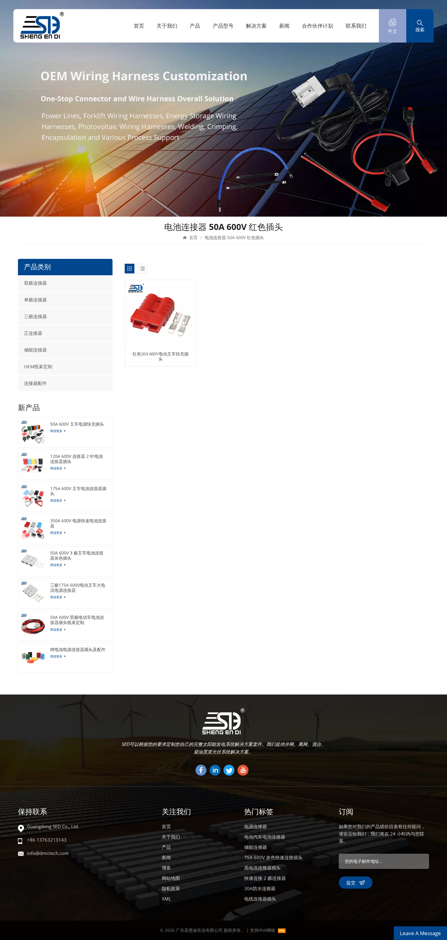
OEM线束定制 (38, 366)
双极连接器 (35, 283)
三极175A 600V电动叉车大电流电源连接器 (77, 587)
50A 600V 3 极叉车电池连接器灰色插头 (76, 555)
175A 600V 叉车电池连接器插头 (78, 491)
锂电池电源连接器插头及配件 (78, 649)
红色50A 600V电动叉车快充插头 (161, 357)
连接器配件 (35, 383)
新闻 (284, 25)
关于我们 (167, 25)
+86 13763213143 (47, 840)
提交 (350, 883)
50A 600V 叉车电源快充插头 (77, 424)
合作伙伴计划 (317, 25)
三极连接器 (35, 316)
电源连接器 (255, 826)
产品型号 (223, 25)
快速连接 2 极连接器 (265, 878)
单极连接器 (35, 299)
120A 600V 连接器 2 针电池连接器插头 (76, 459)
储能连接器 (35, 350)
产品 (195, 25)
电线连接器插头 (260, 899)
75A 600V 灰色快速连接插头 (273, 857)
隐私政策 (171, 888)
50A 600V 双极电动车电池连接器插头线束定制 (77, 620)
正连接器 (33, 333)
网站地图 (171, 878)
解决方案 (256, 25)
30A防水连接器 (259, 888)
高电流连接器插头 (262, 868)
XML (166, 899)
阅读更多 (56, 431)
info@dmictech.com (48, 853)
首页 (139, 25)
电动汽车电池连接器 (264, 837)
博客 (166, 868)
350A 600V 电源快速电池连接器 (78, 523)
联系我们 (356, 25)
